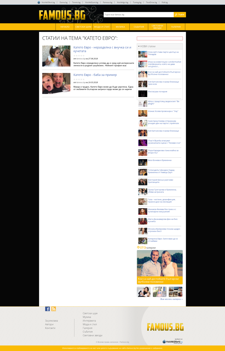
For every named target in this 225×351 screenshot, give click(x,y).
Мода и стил (90, 324)
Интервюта (89, 320)
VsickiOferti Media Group (39, 2)
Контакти (50, 328)
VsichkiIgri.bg (122, 2)
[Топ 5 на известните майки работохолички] (144, 292)
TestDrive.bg (151, 2)
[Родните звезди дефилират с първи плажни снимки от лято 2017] (175, 292)
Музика (87, 317)
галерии (146, 247)
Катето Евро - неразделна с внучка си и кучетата (102, 49)
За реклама (51, 320)
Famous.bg (107, 2)
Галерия (87, 328)
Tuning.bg (137, 2)
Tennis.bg (76, 2)
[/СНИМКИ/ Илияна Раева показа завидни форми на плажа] (160, 292)
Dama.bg (64, 2)
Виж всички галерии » (171, 299)
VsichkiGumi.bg (91, 2)
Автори (49, 324)
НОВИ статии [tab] (148, 46)
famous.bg (81, 59)
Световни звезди (92, 335)
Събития (88, 331)
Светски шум (90, 313)
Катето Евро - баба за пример (95, 75)
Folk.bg (165, 2)
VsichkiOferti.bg (48, 2)
